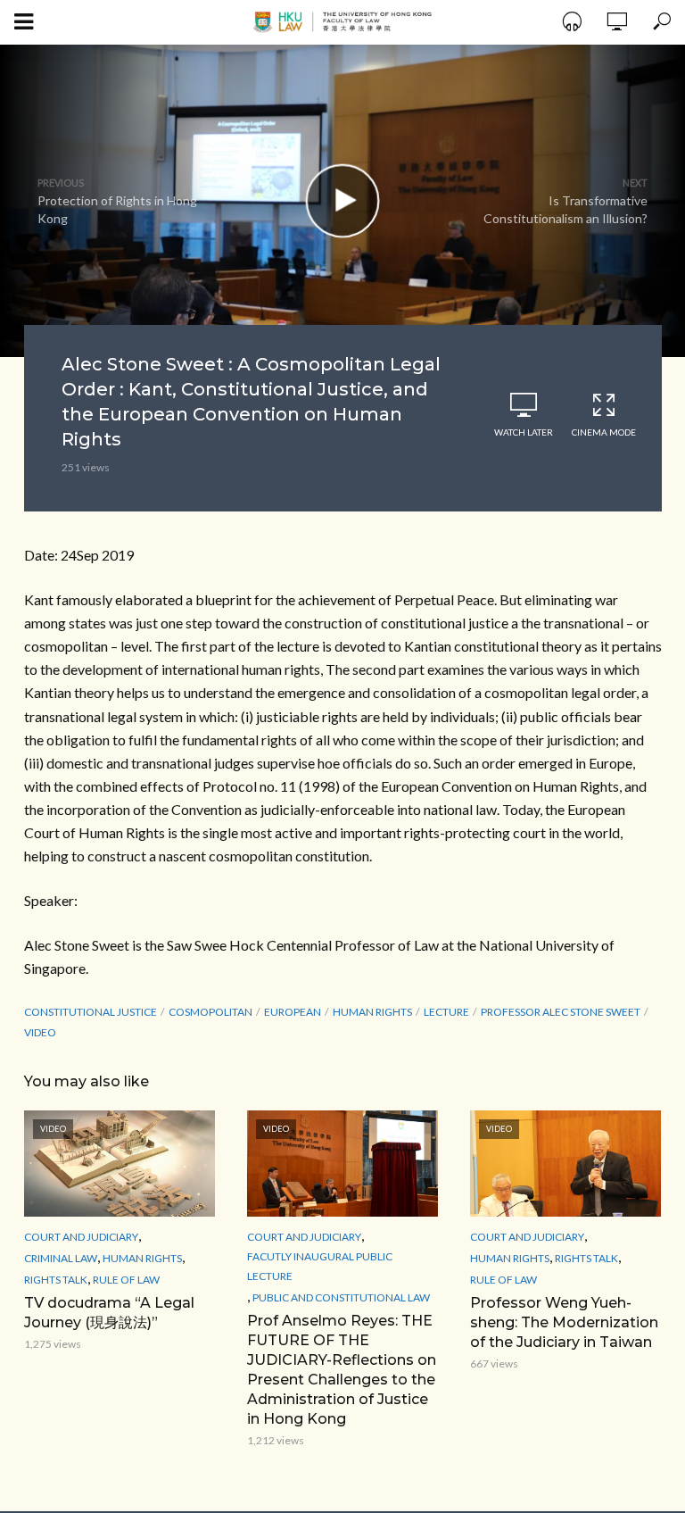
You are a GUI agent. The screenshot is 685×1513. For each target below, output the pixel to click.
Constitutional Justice (90, 1011)
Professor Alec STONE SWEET (560, 1011)
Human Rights (372, 1011)
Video (40, 1032)
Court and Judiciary (81, 1236)
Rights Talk (55, 1279)
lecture (446, 1011)
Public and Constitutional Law (341, 1297)
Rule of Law (126, 1279)
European (292, 1011)
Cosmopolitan (210, 1011)
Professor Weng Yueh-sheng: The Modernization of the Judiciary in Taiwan (564, 1322)
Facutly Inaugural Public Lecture (319, 1266)
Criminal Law (60, 1258)
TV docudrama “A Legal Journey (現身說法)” (109, 1312)
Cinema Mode (604, 432)
